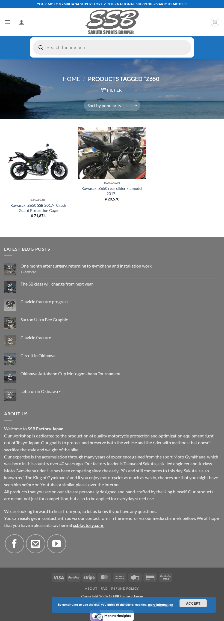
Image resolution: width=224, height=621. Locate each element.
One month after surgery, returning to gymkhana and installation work (86, 265)
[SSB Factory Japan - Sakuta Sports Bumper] (112, 22)
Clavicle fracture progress (44, 301)
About (91, 588)
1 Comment (35, 272)
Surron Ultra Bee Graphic (44, 319)
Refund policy (125, 588)
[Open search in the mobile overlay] (112, 47)
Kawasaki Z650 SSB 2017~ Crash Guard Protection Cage (38, 208)
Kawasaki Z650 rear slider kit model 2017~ (111, 191)
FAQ (104, 588)
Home (71, 78)
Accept (193, 603)
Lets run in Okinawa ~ (40, 391)
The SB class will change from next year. (56, 283)
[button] (7, 22)
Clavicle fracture (35, 337)
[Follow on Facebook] (14, 543)
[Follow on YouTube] (56, 543)
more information (160, 604)
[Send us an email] (35, 543)
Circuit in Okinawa (37, 355)
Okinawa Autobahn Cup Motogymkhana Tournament (70, 373)
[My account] (21, 22)
